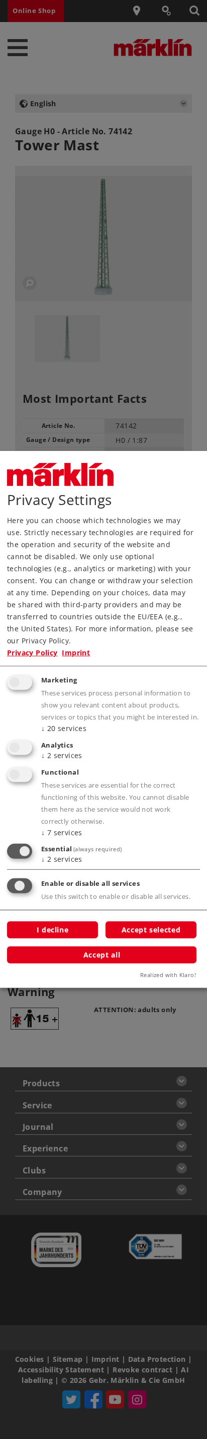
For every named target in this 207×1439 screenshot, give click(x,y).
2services (61, 755)
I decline (53, 929)
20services (63, 728)
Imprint (76, 652)
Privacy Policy (32, 652)
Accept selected (151, 929)
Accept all (101, 954)
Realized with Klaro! (168, 975)
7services (61, 832)
